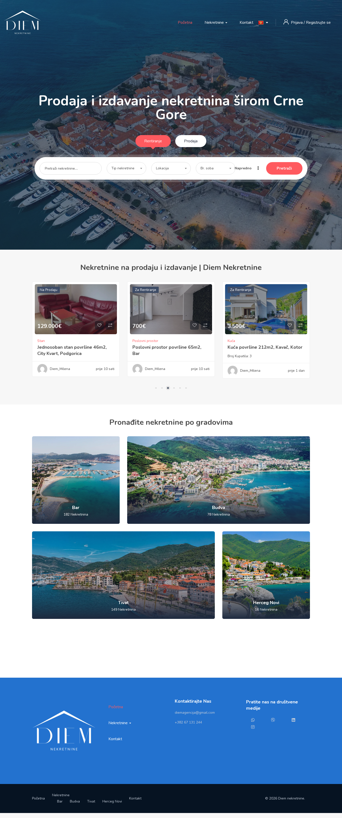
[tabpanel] (75, 332)
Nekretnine (215, 22)
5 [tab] (180, 388)
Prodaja (191, 141)
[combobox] (126, 168)
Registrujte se (318, 22)
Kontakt (246, 22)
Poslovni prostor (50, 340)
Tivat (91, 801)
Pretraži (284, 168)
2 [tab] (162, 388)
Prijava (297, 22)
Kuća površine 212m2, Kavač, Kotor (169, 347)
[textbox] (126, 168)
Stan (231, 340)
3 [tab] (168, 388)
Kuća (136, 340)
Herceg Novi (112, 801)
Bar (60, 801)
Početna (185, 22)
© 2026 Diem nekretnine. (285, 798)
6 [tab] (186, 388)
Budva (75, 801)
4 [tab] (174, 388)
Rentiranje (153, 141)
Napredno (244, 168)
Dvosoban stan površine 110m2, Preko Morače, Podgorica (261, 350)
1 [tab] (156, 388)
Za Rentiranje (50, 289)
